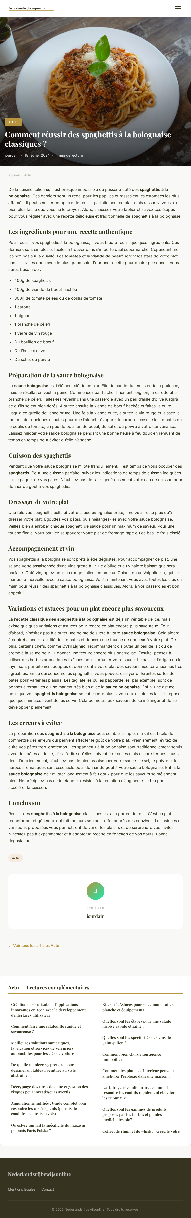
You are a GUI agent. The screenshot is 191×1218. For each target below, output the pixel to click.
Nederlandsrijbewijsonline (39, 1173)
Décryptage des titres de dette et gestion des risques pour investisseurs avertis (49, 1089)
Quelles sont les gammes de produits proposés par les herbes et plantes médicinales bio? (134, 1114)
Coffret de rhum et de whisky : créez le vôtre (141, 1131)
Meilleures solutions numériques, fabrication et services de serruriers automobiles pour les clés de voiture (42, 1048)
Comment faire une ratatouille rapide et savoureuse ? (46, 1029)
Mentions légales (21, 1189)
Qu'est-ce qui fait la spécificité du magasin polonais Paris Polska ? (48, 1128)
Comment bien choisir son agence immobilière (131, 1057)
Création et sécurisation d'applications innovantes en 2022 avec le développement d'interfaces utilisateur (48, 1010)
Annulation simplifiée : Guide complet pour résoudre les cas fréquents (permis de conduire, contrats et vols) (49, 1108)
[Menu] (178, 8)
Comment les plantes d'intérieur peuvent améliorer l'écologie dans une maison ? (138, 1073)
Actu (13, 122)
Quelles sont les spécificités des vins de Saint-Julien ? (136, 1040)
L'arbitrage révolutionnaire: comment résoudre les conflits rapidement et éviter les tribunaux (138, 1092)
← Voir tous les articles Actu (33, 945)
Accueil (14, 175)
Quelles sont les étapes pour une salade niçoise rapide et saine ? (136, 1024)
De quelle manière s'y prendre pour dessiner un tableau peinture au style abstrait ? (43, 1070)
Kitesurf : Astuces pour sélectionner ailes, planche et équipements (138, 1007)
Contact (47, 1189)
